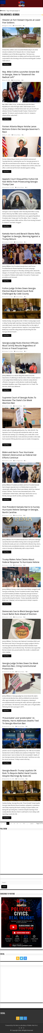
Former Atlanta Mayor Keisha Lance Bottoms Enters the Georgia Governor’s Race (20, 129)
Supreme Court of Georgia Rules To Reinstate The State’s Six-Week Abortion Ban (19, 400)
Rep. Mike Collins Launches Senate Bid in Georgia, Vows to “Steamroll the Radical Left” (20, 74)
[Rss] (17, 958)
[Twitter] (21, 958)
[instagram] (25, 958)
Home (3, 10)
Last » (32, 823)
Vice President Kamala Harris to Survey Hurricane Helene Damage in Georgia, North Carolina (21, 510)
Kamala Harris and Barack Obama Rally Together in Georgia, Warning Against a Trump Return (21, 236)
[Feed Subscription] (42, 15)
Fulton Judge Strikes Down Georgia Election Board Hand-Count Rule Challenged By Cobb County (19, 291)
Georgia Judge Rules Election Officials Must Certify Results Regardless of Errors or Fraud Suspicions (20, 346)
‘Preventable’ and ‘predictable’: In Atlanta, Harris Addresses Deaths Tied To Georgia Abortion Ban (20, 721)
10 (24, 823)
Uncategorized (19, 460)
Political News (18, 25)
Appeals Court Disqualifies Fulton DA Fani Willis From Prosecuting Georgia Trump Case (20, 182)
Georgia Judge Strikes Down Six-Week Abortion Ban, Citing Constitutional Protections (20, 666)
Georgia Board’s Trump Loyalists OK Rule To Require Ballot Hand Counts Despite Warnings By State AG (19, 773)
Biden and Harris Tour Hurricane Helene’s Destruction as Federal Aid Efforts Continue (19, 455)
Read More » (7, 64)
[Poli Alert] (21, 3)
